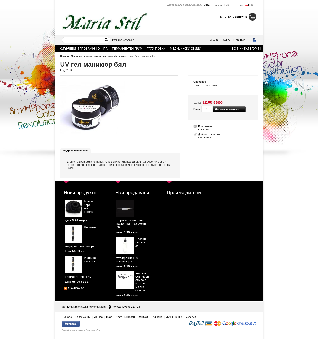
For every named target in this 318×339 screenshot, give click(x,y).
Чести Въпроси (125, 317)
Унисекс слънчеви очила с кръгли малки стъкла (142, 281)
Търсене (157, 317)
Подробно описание (75, 150)
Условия (191, 317)
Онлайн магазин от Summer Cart (81, 330)
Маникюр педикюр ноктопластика (91, 56)
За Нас (227, 40)
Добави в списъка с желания (209, 136)
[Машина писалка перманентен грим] (73, 264)
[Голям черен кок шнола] (73, 208)
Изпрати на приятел (205, 128)
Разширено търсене (123, 40)
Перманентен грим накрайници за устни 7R (131, 224)
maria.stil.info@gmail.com (90, 306)
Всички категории (246, 48)
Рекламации (82, 317)
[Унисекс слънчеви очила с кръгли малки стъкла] (125, 280)
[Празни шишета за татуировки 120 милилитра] (125, 245)
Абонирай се (76, 288)
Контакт (241, 40)
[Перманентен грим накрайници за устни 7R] (125, 208)
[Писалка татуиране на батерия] (73, 234)
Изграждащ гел (123, 56)
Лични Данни (174, 317)
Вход (206, 4)
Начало (213, 40)
